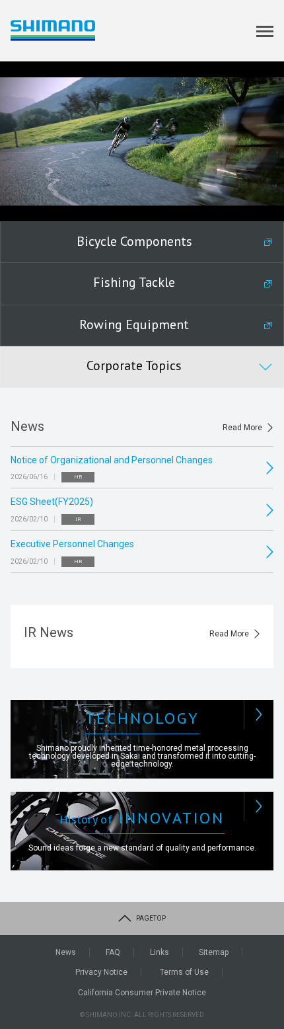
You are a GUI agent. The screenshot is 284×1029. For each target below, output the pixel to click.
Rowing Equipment (134, 324)
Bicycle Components (134, 241)
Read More (242, 427)
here (85, 976)
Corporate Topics (134, 365)
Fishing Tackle (134, 282)
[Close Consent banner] (262, 919)
